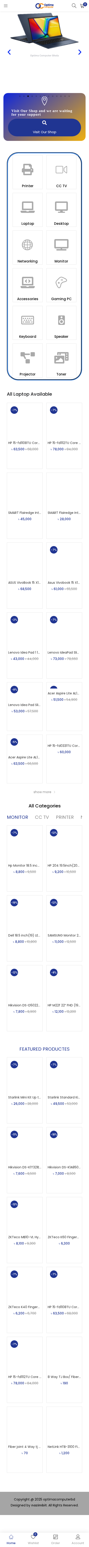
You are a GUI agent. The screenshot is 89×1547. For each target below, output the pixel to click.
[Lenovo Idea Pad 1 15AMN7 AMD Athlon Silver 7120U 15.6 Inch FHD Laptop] (24, 630)
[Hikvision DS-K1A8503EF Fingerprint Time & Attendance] (64, 1144)
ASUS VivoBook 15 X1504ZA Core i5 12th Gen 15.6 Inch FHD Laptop (24, 583)
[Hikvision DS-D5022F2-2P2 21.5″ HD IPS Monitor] (24, 982)
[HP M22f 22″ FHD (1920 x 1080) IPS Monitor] (64, 982)
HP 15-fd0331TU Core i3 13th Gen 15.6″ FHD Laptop (64, 746)
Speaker (61, 336)
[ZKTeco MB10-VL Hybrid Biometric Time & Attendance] (24, 1214)
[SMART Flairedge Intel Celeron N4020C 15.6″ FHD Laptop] (64, 490)
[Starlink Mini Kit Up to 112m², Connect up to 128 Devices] (24, 1074)
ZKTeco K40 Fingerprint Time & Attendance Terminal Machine (24, 1307)
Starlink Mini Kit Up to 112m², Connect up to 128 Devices (24, 1097)
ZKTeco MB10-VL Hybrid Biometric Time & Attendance (24, 1237)
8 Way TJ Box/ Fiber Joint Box (64, 1377)
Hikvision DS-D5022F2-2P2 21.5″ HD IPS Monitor (24, 1005)
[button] (82, 5)
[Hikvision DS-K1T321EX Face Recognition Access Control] (24, 1144)
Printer (28, 186)
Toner (61, 374)
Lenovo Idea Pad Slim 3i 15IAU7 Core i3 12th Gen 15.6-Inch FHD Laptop (24, 705)
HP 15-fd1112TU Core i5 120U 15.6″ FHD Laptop (64, 443)
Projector (28, 374)
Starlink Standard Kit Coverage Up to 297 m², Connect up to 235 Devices (64, 1097)
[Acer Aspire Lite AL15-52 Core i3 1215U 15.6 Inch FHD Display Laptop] (64, 685)
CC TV (61, 186)
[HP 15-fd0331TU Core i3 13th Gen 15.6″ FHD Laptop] (64, 737)
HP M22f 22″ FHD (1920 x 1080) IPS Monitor (64, 1005)
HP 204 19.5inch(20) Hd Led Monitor (64, 865)
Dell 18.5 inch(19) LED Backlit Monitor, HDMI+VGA (24, 935)
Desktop (61, 223)
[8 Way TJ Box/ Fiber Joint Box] (64, 1354)
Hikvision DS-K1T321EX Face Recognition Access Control (24, 1167)
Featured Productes (44, 1049)
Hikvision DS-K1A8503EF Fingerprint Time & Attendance (64, 1167)
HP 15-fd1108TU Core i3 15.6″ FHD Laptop (24, 443)
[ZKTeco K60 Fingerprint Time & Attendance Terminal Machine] (64, 1214)
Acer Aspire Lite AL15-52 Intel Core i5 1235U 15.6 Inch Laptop (24, 757)
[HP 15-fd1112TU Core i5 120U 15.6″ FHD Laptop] (64, 420)
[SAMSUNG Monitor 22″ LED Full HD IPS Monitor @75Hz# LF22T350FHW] (64, 912)
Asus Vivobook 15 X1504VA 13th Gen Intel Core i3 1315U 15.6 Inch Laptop (64, 583)
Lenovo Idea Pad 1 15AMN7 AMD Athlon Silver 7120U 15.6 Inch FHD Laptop (24, 652)
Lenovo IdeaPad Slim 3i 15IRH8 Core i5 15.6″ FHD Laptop (64, 652)
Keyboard (27, 336)
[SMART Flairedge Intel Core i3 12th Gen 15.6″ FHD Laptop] (24, 490)
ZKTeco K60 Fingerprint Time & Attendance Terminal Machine (64, 1237)
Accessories (27, 299)
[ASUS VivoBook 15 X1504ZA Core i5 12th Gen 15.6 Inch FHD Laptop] (24, 560)
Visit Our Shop (44, 132)
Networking (28, 261)
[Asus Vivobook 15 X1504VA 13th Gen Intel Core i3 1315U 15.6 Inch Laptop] (64, 560)
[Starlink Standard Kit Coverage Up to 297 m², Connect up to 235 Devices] (64, 1074)
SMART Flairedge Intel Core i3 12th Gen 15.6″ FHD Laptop (24, 513)
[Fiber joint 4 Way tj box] (24, 1424)
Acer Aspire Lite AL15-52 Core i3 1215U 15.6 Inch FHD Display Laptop (64, 693)
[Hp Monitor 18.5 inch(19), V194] (24, 843)
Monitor (61, 261)
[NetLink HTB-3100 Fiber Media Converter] (64, 1424)
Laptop (27, 223)
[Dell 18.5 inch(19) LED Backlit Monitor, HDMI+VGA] (24, 912)
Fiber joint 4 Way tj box (24, 1447)
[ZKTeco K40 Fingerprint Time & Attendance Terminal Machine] (24, 1284)
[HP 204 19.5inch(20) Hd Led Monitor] (64, 843)
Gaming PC (61, 299)
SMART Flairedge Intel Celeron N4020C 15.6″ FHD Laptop (64, 513)
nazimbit (39, 1505)
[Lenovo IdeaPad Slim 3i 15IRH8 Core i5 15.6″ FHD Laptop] (64, 630)
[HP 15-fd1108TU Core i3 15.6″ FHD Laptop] (24, 420)
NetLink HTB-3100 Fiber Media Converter (64, 1447)
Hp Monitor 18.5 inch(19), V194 (24, 865)
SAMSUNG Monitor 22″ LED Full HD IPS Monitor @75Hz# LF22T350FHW (64, 935)
